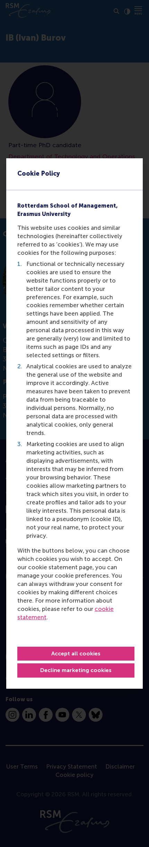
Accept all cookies (75, 653)
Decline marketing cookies (76, 670)
